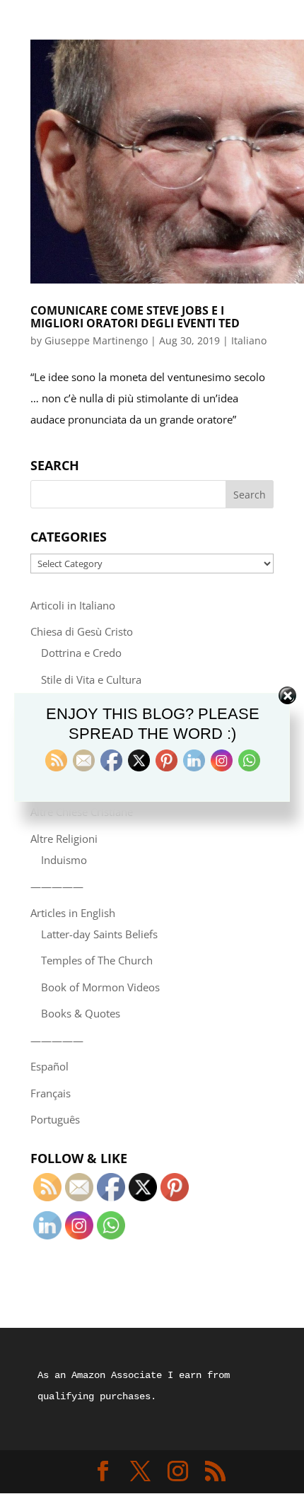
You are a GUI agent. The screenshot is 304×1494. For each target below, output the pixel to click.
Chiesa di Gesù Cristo (81, 631)
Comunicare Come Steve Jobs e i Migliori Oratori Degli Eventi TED (135, 317)
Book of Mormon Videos (100, 987)
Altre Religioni (64, 838)
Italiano (249, 340)
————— (56, 886)
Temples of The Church (97, 960)
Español (49, 1066)
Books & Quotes (80, 1013)
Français (50, 1093)
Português (55, 1119)
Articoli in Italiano (72, 605)
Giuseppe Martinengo (96, 340)
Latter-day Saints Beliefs (99, 934)
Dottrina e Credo (81, 653)
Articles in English (72, 913)
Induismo (64, 860)
